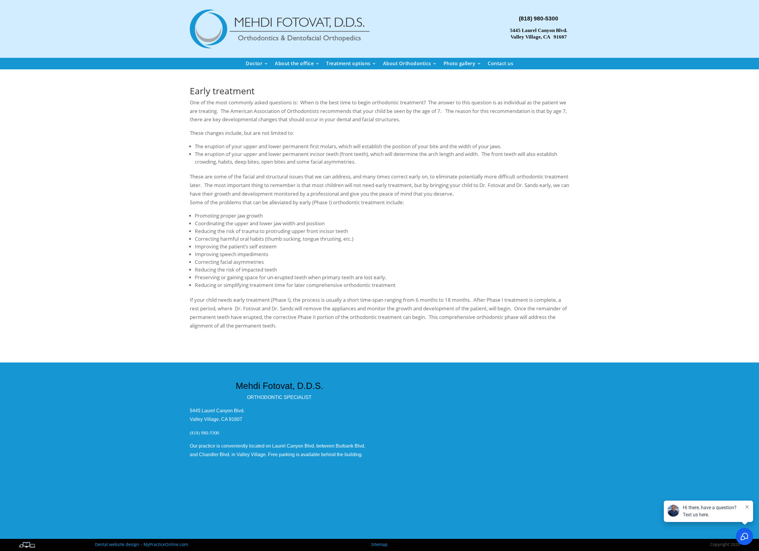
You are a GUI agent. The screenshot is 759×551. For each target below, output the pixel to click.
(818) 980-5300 (538, 18)
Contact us (500, 63)
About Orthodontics (407, 63)
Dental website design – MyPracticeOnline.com (141, 544)
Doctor (254, 63)
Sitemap (379, 544)
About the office (294, 63)
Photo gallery (460, 63)
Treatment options (348, 63)
